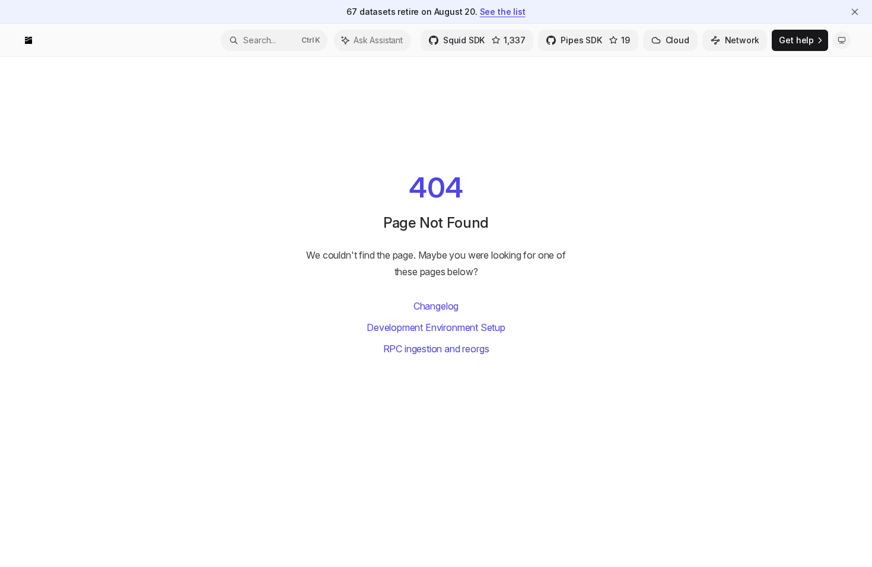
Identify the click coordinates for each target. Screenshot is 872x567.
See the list (503, 12)
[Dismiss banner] (855, 12)
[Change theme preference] (842, 40)
